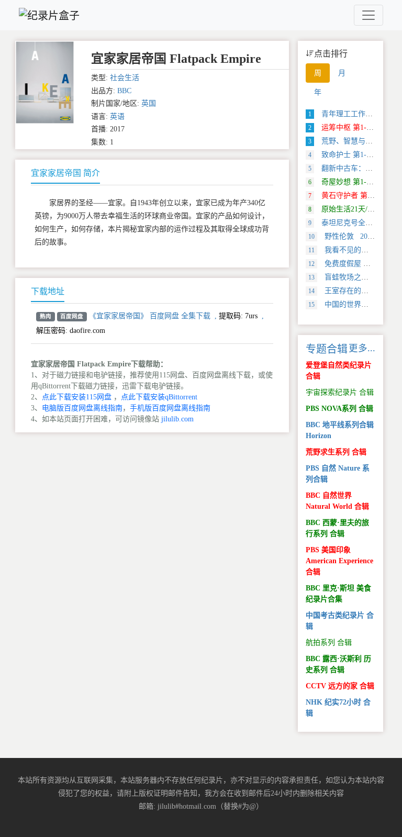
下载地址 (47, 291)
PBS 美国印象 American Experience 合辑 (339, 561)
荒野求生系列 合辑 (336, 452)
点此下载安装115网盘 (76, 397)
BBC (124, 91)
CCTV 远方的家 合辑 (340, 686)
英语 (117, 116)
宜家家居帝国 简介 (65, 173)
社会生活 (124, 78)
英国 (148, 103)
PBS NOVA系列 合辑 (339, 408)
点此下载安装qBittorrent (159, 397)
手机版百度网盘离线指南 (170, 408)
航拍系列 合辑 (329, 642)
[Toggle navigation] (368, 15)
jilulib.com (177, 419)
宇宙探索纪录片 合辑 (340, 392)
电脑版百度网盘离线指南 (82, 408)
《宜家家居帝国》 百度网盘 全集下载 (149, 316)
